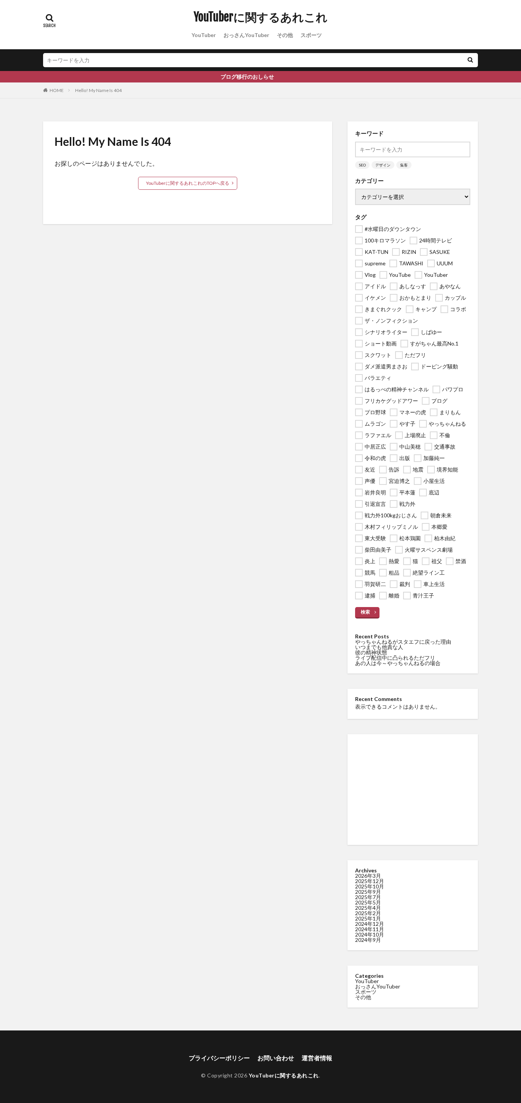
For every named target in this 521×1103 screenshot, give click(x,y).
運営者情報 (317, 1057)
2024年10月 (369, 934)
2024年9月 (368, 940)
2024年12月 (369, 924)
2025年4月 (368, 907)
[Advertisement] (412, 789)
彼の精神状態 (371, 652)
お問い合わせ (275, 1057)
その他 (285, 35)
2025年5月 (368, 902)
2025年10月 (369, 886)
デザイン (383, 165)
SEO (362, 165)
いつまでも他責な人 (379, 647)
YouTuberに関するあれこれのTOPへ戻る (187, 183)
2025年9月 (368, 891)
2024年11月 (369, 929)
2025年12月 (369, 881)
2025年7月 (368, 897)
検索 (365, 612)
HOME (57, 90)
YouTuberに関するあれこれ (261, 17)
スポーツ (311, 35)
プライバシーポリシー (219, 1057)
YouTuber (203, 35)
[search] (470, 60)
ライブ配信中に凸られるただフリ (395, 657)
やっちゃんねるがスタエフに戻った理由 (403, 641)
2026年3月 (368, 875)
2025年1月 (368, 918)
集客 (404, 165)
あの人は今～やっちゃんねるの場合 (398, 663)
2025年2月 (368, 913)
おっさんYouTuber (246, 35)
